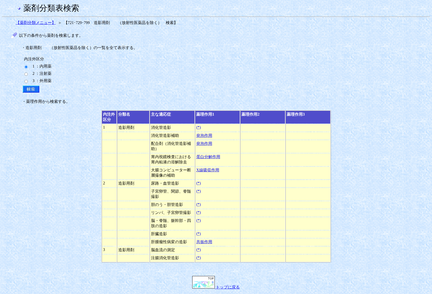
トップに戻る (227, 287)
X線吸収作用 (207, 170)
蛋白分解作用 (208, 157)
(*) (198, 127)
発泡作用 (204, 135)
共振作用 (204, 242)
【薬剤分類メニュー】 (36, 23)
